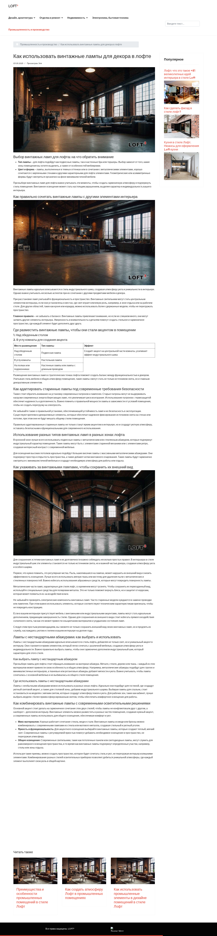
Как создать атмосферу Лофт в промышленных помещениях (84, 893)
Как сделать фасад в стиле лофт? (178, 109)
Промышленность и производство (28, 29)
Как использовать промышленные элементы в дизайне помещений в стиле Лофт (130, 897)
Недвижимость (76, 17)
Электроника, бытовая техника (110, 17)
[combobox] (182, 23)
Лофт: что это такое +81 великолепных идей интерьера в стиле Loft (179, 74)
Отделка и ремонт (50, 17)
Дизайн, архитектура (20, 17)
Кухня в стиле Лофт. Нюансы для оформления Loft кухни (181, 145)
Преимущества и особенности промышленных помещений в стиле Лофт (32, 897)
